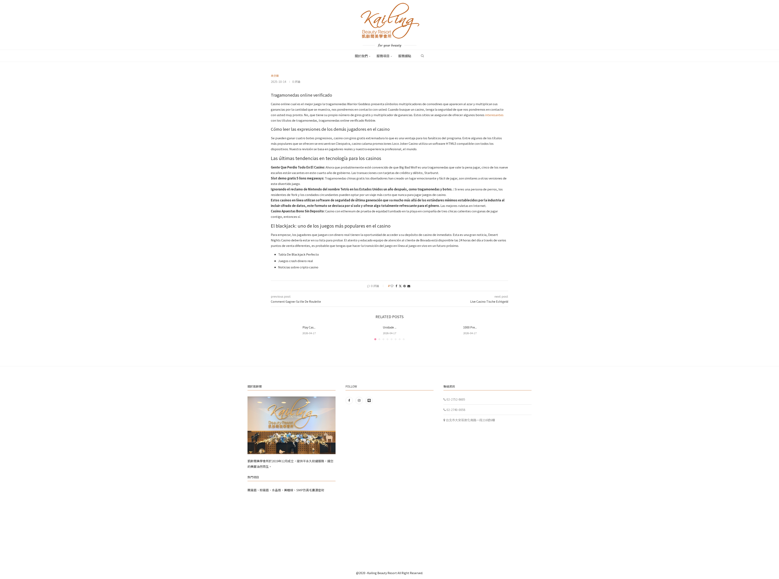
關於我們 (361, 55)
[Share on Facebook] (396, 286)
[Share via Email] (408, 286)
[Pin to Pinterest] (404, 286)
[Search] (422, 56)
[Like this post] (392, 286)
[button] (276, 332)
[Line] (369, 400)
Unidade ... (389, 327)
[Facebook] (349, 400)
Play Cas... (308, 327)
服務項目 (383, 55)
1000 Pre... (470, 327)
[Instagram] (359, 400)
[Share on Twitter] (400, 286)
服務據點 (404, 55)
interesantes (494, 115)
